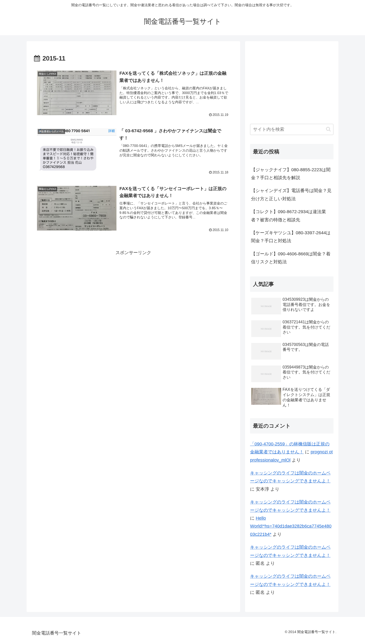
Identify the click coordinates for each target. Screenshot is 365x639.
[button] (328, 129)
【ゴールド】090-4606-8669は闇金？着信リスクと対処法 (290, 257)
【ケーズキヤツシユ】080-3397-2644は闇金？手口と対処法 (290, 236)
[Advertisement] (133, 291)
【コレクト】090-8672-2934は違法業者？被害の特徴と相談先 (288, 215)
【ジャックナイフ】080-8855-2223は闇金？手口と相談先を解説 (290, 173)
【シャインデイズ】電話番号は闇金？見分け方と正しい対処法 (291, 194)
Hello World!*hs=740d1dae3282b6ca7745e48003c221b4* (290, 526)
